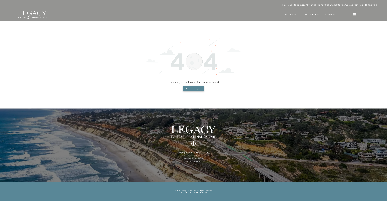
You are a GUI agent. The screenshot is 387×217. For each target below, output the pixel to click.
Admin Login (203, 192)
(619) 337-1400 (193, 161)
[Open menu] (354, 14)
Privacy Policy (184, 192)
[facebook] (193, 143)
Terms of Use (194, 192)
